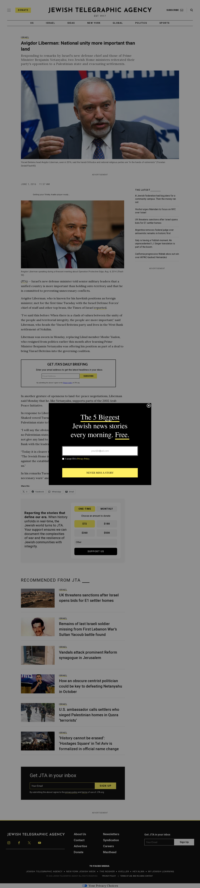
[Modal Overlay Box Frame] (100, 444)
